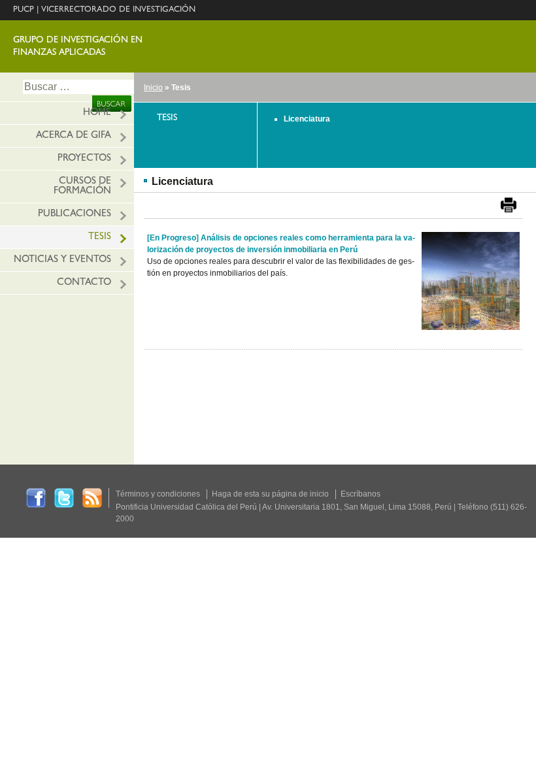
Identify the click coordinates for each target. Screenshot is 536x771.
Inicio (153, 87)
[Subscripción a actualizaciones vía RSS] (92, 497)
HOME (97, 113)
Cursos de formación (82, 187)
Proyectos (84, 159)
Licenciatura (307, 118)
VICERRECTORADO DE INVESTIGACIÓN (118, 10)
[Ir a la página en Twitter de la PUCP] (64, 497)
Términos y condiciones (158, 494)
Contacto (84, 283)
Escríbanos (360, 494)
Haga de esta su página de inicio (270, 494)
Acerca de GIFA (73, 136)
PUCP (23, 10)
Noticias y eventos (62, 260)
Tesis (99, 237)
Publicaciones (74, 215)
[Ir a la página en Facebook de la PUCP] (36, 497)
